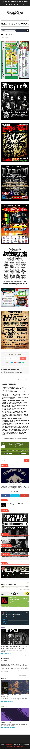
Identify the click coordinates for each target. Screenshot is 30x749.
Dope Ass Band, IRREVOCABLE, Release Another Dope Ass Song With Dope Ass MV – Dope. (15, 392)
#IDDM (18, 538)
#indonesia (4, 540)
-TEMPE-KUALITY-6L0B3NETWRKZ (15, 746)
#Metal (24, 538)
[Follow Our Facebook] (5, 495)
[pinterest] (15, 4)
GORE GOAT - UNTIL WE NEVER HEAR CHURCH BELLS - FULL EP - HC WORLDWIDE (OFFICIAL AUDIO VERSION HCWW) (15, 415)
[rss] (17, 4)
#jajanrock (4, 538)
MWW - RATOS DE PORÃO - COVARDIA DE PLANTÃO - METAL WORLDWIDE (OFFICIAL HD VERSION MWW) (14, 433)
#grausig (12, 538)
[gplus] (12, 4)
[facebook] (6, 4)
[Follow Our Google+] (24, 495)
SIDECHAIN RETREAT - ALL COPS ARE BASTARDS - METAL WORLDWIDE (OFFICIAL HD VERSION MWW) (15, 430)
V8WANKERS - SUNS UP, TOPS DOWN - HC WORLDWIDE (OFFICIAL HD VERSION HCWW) (14, 403)
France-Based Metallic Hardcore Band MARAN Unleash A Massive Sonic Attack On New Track (15, 386)
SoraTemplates (9, 744)
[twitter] (9, 4)
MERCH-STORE (17, 744)
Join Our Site (15, 491)
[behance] (20, 4)
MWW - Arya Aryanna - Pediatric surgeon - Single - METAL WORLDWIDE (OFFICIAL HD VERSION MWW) (15, 427)
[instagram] (23, 4)
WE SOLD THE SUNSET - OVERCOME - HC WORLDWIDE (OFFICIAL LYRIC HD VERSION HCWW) (14, 412)
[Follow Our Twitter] (15, 495)
